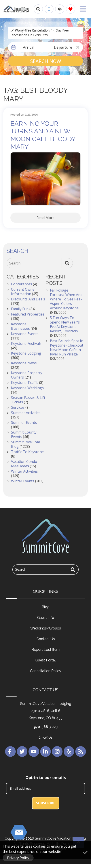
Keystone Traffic (24, 382)
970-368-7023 (46, 727)
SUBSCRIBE (45, 803)
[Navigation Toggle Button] (83, 8)
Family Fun (19, 308)
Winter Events (22, 481)
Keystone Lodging (26, 353)
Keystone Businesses (20, 326)
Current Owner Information (23, 291)
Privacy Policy (18, 857)
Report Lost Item (46, 649)
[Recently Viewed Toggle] (59, 9)
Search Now (45, 61)
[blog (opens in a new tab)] (80, 751)
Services (18, 407)
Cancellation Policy (45, 671)
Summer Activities (25, 412)
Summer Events (24, 422)
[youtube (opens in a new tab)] (33, 751)
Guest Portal (45, 660)
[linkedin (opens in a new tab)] (45, 751)
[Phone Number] (49, 9)
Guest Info (45, 617)
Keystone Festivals (26, 343)
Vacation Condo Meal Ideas (24, 463)
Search (15, 263)
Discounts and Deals (28, 299)
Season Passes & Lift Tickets (28, 399)
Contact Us (45, 639)
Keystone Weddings (27, 387)
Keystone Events (24, 333)
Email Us (46, 737)
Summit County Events (23, 434)
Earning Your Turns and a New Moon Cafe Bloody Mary (42, 135)
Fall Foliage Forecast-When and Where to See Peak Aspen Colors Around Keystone (66, 299)
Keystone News (24, 363)
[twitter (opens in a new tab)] (22, 751)
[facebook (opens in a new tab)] (10, 751)
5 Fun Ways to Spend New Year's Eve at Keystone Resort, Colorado (65, 324)
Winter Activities (24, 471)
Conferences (21, 284)
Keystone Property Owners (26, 375)
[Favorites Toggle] (70, 9)
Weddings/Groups (45, 628)
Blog (45, 607)
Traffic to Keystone (27, 451)
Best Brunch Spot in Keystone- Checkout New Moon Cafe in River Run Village (66, 347)
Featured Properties (27, 314)
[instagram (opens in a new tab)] (57, 751)
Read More (45, 217)
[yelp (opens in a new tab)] (69, 751)
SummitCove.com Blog (25, 444)
